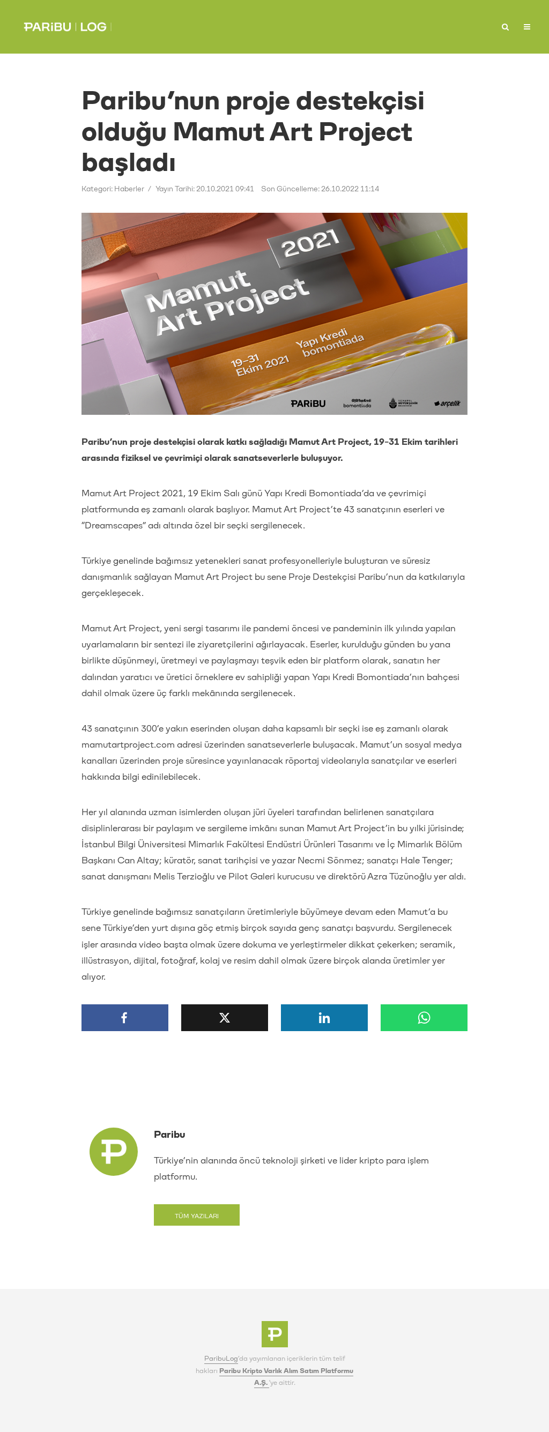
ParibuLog (221, 1358)
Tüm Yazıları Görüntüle (197, 1219)
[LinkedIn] (324, 1017)
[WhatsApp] (424, 1017)
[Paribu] (275, 1337)
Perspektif (367, 24)
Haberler (304, 24)
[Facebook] (124, 1017)
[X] (224, 1017)
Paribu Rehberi (425, 27)
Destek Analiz (474, 27)
